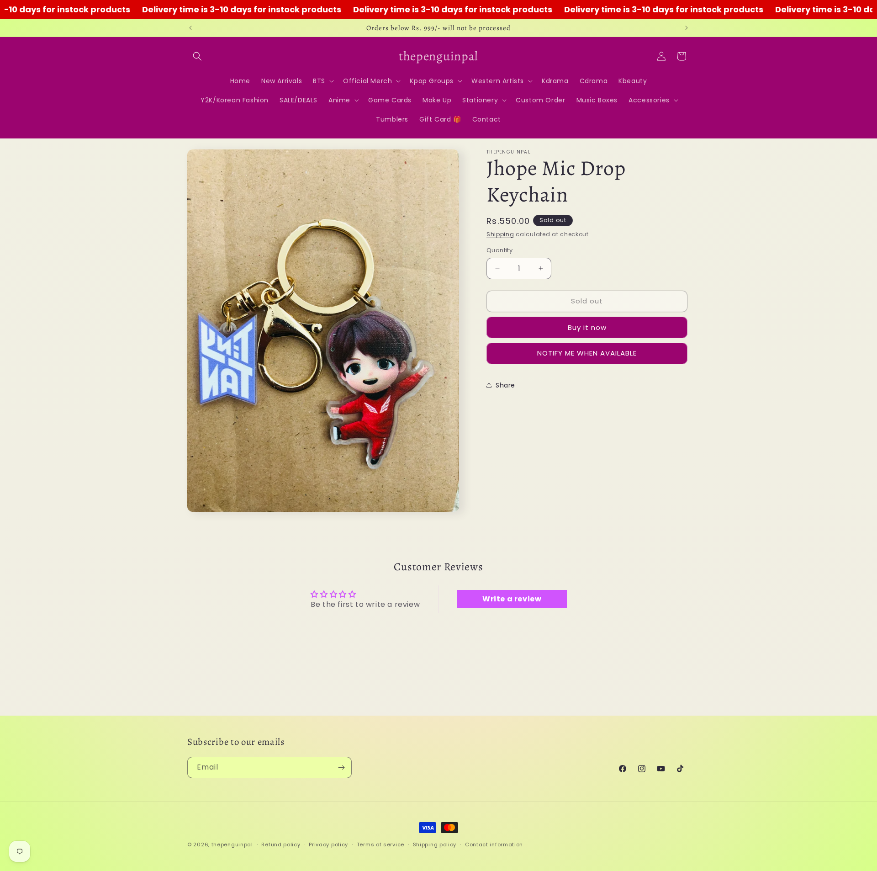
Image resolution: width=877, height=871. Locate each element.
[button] (197, 56)
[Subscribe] (341, 767)
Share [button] (505, 385)
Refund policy (280, 844)
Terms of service (380, 844)
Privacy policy (328, 844)
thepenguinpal (232, 844)
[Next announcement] (686, 28)
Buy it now (587, 327)
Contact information (494, 844)
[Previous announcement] (190, 28)
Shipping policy (435, 844)
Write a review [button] (511, 599)
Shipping (500, 234)
